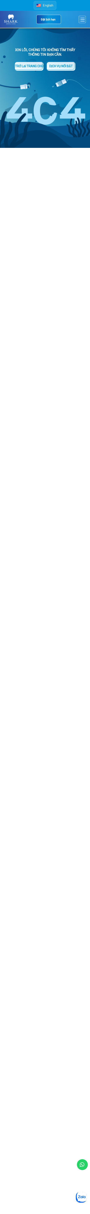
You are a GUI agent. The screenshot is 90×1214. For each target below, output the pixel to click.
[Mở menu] (82, 19)
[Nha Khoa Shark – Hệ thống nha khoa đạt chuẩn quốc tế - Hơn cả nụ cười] (11, 19)
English (48, 5)
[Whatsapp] (82, 1164)
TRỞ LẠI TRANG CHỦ (29, 66)
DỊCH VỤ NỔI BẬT (61, 66)
